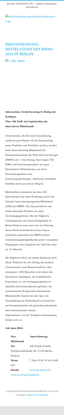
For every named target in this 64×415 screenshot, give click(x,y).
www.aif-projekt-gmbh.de (25, 374)
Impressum (31, 395)
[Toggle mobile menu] (57, 31)
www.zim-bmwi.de (39, 370)
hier (20, 319)
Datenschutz (43, 395)
